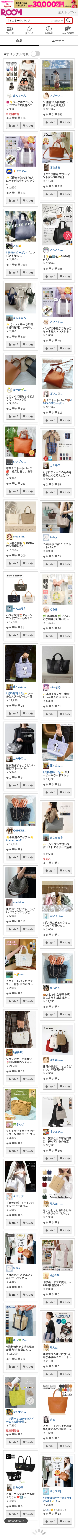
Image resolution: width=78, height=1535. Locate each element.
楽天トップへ (67, 12)
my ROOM (68, 30)
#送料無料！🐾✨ (16, 693)
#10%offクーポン (16, 252)
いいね (29, 126)
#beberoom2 (14, 840)
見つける (29, 30)
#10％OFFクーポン (57, 402)
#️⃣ (21, 1497)
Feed (10, 30)
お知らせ (48, 30)
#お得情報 (18, 1421)
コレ (14, 126)
